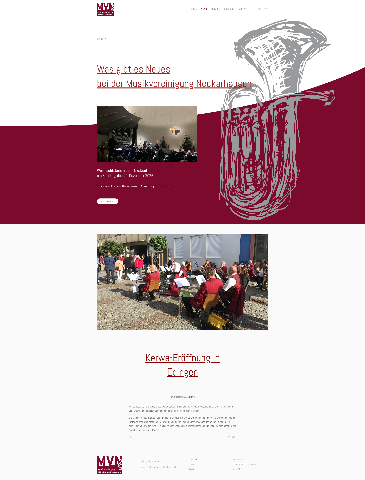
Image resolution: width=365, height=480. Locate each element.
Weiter (231, 437)
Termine (215, 8)
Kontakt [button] (243, 8)
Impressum (238, 459)
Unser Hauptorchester (152, 461)
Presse (190, 469)
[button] (266, 9)
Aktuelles (192, 459)
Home (194, 8)
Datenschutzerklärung (244, 464)
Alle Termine (107, 201)
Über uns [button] (229, 8)
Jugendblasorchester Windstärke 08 (159, 467)
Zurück (134, 437)
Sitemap (236, 469)
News (204, 8)
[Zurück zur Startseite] (105, 9)
